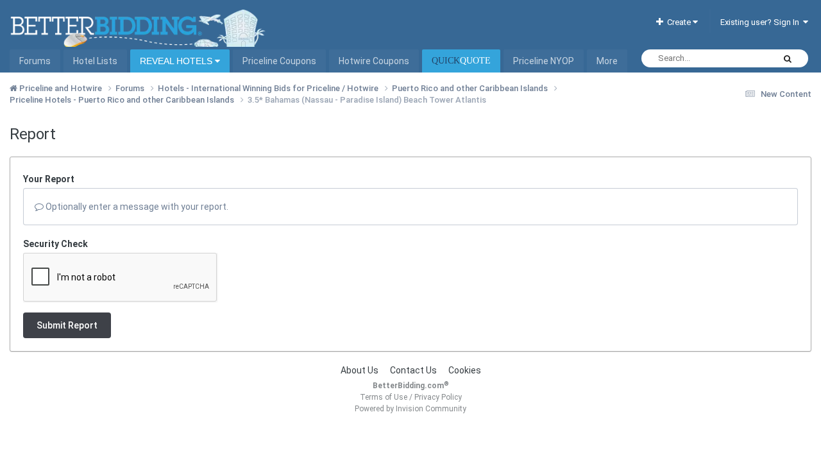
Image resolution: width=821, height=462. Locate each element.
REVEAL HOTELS (177, 61)
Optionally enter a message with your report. (136, 206)
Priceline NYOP (543, 61)
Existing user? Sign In (761, 22)
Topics (744, 58)
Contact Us (413, 370)
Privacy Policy (438, 397)
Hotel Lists (95, 61)
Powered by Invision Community (410, 408)
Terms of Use (383, 397)
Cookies (464, 370)
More (607, 61)
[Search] (788, 58)
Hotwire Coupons (374, 61)
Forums (35, 61)
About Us (359, 370)
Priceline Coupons (279, 61)
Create (678, 22)
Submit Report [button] (67, 325)
